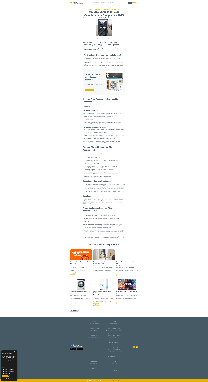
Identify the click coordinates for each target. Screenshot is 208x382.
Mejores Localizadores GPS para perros (114, 335)
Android (115, 380)
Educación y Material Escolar (93, 326)
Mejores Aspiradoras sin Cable (114, 326)
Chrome (119, 380)
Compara (135, 2)
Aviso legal (94, 368)
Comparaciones (96, 2)
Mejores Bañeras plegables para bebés (114, 347)
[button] (9, 378)
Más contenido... (74, 310)
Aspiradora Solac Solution (114, 354)
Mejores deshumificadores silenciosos (114, 351)
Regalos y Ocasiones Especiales (94, 337)
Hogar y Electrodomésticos (94, 328)
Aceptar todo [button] (5, 376)
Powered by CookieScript (9, 379)
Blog (108, 2)
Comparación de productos (93, 9)
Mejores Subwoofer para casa (114, 349)
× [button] (15, 351)
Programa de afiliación (93, 366)
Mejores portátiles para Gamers (114, 356)
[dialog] (9, 365)
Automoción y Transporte (94, 323)
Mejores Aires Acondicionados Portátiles (114, 330)
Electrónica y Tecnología (94, 330)
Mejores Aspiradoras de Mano (114, 328)
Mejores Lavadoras (114, 323)
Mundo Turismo (114, 363)
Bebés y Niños (94, 335)
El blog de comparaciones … (104, 9)
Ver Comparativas (89, 90)
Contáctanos (112, 2)
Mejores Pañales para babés (114, 344)
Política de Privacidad (94, 363)
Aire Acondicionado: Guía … (114, 9)
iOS (113, 380)
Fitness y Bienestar (94, 333)
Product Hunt (114, 370)
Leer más (73, 273)
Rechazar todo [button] (13, 376)
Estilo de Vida (93, 340)
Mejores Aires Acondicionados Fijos (114, 333)
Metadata (114, 368)
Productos (103, 2)
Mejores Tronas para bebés (114, 342)
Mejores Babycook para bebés (114, 340)
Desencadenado (114, 366)
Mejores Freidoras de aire (114, 337)
